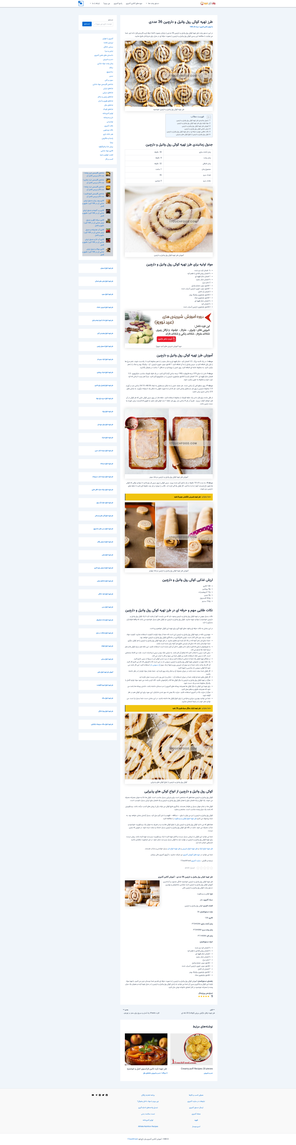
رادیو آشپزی (118, 3)
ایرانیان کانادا (108, 42)
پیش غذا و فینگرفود (106, 146)
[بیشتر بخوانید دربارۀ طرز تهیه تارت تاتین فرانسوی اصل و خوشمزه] (146, 1049)
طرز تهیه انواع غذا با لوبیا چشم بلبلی (102, 320)
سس (111, 76)
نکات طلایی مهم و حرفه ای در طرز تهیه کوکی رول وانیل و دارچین (188, 131)
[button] (147, 3)
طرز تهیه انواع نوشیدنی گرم (105, 333)
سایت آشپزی (196, 860)
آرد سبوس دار (155, 665)
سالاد (111, 67)
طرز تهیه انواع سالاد (107, 698)
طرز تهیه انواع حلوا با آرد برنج (105, 503)
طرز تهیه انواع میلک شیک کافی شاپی (102, 490)
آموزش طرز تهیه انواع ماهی (105, 672)
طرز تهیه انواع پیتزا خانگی (105, 711)
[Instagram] (100, 1095)
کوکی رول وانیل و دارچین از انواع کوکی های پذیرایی (192, 134)
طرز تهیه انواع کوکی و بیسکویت (185, 818)
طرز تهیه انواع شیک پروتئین (105, 372)
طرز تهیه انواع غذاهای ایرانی (105, 581)
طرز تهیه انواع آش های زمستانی (104, 516)
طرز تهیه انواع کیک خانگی (105, 594)
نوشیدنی (110, 121)
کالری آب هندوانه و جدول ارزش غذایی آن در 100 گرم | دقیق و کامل (94, 232)
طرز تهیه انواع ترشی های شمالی (104, 281)
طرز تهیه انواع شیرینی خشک (105, 307)
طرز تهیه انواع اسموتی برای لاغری (103, 568)
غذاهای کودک (108, 109)
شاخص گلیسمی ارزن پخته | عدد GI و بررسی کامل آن (94, 174)
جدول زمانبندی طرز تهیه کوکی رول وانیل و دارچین (192, 120)
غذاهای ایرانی (108, 88)
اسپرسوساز (196, 1126)
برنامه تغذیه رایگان (148, 1095)
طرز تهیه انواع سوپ (107, 294)
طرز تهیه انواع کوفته (107, 646)
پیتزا (111, 142)
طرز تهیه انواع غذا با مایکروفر (104, 620)
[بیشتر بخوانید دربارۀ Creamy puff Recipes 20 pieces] (191, 1049)
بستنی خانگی (108, 47)
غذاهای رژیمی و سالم (105, 96)
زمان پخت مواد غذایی (105, 63)
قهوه (196, 1120)
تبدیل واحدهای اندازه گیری (148, 1107)
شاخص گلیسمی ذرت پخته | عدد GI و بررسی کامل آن (94, 188)
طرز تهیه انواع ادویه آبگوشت (105, 685)
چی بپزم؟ (106, 3)
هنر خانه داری (108, 134)
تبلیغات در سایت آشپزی (196, 1101)
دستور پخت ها (153, 3)
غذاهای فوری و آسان (105, 101)
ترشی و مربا (109, 51)
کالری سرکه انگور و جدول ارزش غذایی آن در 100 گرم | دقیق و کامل (94, 223)
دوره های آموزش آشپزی (191, 854)
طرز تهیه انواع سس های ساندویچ (103, 529)
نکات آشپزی (108, 126)
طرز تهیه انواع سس (107, 607)
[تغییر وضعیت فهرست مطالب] (207, 117)
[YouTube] (93, 1095)
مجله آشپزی (196, 1114)
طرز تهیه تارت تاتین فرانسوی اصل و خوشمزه (147, 1069)
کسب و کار (109, 159)
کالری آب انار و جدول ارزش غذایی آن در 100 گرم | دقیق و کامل (93, 242)
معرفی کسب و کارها (196, 1095)
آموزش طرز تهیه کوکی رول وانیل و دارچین (195, 126)
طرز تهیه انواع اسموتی (106, 268)
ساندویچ (110, 72)
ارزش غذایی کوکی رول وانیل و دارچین (196, 129)
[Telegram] (96, 1095)
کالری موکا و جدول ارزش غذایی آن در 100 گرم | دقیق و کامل (93, 252)
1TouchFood (132, 1139)
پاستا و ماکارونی (107, 138)
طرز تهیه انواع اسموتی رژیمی (105, 346)
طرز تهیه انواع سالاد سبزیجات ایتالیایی (102, 724)
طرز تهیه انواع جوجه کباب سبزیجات (102, 477)
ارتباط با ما (96, 3)
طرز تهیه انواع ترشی (107, 555)
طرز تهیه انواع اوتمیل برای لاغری (104, 385)
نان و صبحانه (108, 117)
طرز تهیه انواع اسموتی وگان (105, 542)
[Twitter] (103, 1095)
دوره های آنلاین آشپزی (134, 3)
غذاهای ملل (147, 1073)
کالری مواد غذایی (107, 150)
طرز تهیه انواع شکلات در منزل (104, 633)
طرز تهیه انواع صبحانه (106, 464)
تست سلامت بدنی (148, 1114)
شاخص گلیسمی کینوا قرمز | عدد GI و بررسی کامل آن (94, 195)
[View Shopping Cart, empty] (81, 3)
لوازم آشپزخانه (108, 113)
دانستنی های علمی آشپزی (103, 55)
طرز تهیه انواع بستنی (107, 659)
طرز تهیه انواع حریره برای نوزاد (104, 398)
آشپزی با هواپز (108, 38)
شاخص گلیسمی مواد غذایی (103, 84)
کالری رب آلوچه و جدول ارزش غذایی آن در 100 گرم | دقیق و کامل (93, 213)
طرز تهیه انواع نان (174, 848)
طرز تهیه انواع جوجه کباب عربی (104, 451)
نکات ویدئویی (108, 130)
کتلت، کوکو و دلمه (106, 155)
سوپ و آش (109, 80)
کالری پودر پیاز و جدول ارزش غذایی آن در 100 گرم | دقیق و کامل (93, 203)
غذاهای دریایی (108, 92)
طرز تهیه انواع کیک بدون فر (105, 359)
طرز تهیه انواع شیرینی (189, 848)
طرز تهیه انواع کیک (206, 848)
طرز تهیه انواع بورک (107, 411)
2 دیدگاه (164, 1073)
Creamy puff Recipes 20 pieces (197, 1069)
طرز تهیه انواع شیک (107, 437)
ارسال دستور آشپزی (196, 1107)
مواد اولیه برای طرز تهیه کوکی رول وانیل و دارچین (193, 123)
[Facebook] (107, 1095)
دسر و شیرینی (208, 1073)
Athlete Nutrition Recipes (148, 1126)
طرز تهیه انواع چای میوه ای (105, 424)
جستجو (110, 20)
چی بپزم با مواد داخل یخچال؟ (148, 1101)
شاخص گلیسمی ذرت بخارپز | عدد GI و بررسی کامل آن (93, 181)
